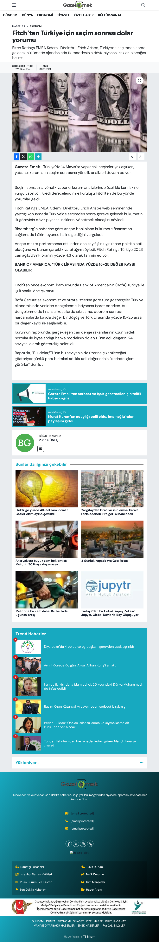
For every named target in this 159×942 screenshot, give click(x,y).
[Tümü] (141, 763)
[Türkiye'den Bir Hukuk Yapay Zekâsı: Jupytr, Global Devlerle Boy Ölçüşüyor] (112, 589)
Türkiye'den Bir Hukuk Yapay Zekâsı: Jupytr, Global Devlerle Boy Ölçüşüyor (110, 613)
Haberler (18, 26)
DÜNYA (27, 15)
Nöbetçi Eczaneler (32, 867)
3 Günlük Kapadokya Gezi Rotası (105, 561)
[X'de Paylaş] (23, 156)
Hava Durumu (95, 867)
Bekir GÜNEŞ (47, 440)
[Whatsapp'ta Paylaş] (31, 156)
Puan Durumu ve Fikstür (36, 882)
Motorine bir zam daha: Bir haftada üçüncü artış (41, 613)
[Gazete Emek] (77, 5)
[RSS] (90, 844)
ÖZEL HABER (83, 15)
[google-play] (79, 852)
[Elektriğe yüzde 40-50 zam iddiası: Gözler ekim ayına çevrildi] (47, 488)
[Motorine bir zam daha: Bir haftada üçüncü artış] (47, 589)
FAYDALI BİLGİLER (114, 926)
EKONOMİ (45, 15)
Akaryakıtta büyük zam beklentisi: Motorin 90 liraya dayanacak (41, 562)
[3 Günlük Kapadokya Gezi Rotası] (112, 539)
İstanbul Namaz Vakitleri (36, 874)
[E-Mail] (40, 449)
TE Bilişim (89, 937)
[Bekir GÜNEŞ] (25, 442)
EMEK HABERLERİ (89, 926)
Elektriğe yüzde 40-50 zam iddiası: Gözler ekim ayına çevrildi (42, 512)
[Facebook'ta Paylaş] (16, 156)
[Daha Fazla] (38, 156)
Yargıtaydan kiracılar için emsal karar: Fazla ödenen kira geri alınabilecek (109, 512)
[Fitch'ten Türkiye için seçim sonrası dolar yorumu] (79, 112)
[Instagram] (83, 844)
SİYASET (63, 15)
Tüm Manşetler (95, 882)
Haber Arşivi (94, 890)
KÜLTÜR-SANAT (109, 15)
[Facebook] (69, 844)
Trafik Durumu (95, 874)
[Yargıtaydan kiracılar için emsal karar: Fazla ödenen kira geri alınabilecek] (112, 488)
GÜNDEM (10, 15)
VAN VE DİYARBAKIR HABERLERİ (54, 926)
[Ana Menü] (14, 5)
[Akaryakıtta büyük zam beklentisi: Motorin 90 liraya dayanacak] (47, 539)
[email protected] (82, 813)
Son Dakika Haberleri (33, 890)
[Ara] (143, 5)
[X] (76, 844)
